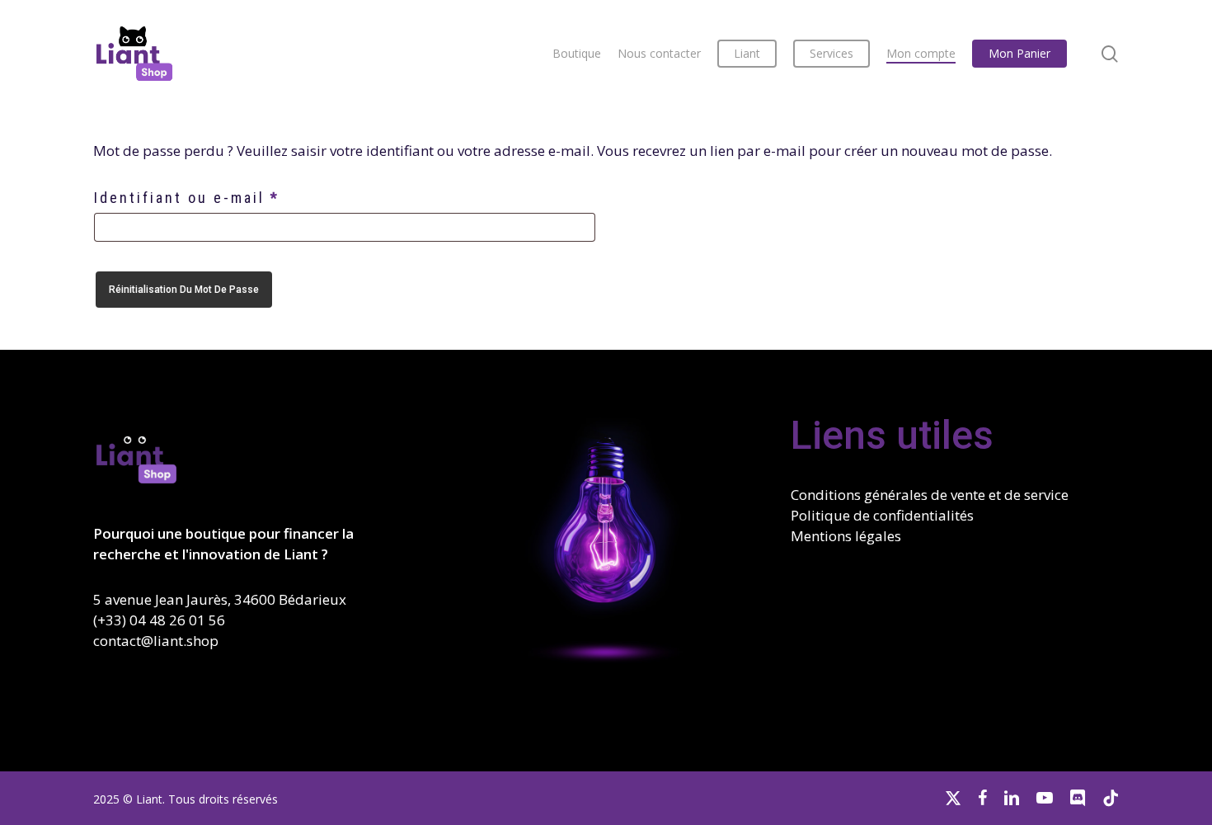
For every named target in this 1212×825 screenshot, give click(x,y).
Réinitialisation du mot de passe (184, 289)
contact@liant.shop (155, 640)
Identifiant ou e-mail (232, 197)
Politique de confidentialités (882, 515)
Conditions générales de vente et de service (930, 494)
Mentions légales (846, 535)
